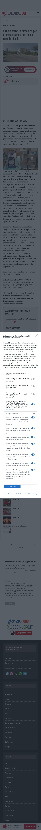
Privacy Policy (32, 494)
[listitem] (20, 374)
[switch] (33, 379)
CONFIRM (12, 486)
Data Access (20, 494)
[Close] (37, 336)
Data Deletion (8, 494)
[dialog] (20, 415)
